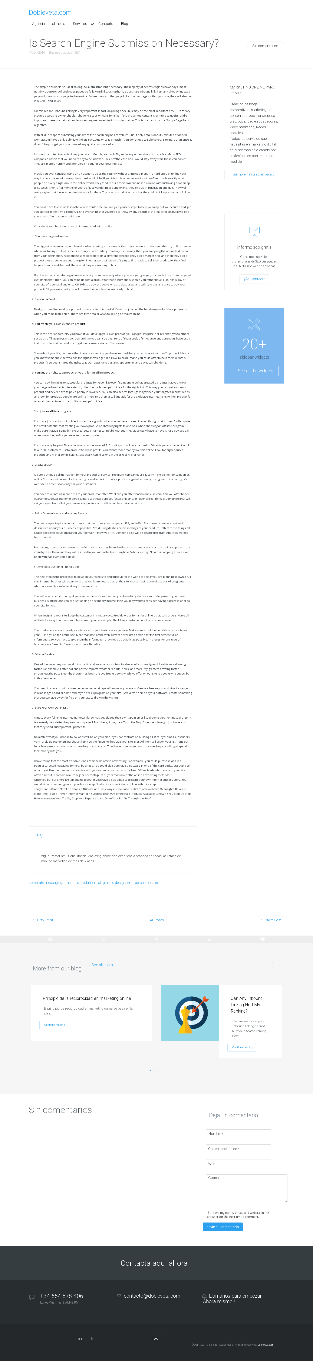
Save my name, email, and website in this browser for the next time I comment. (238, 1215)
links (130, 882)
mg (39, 835)
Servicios (80, 23)
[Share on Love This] (262, 939)
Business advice (61, 52)
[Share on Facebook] (50, 939)
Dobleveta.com (50, 12)
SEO (77, 52)
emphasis (71, 882)
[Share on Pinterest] (156, 939)
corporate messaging (45, 882)
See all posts (102, 965)
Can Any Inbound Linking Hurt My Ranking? (247, 1005)
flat (98, 882)
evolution (87, 882)
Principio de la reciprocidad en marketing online (87, 998)
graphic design (114, 882)
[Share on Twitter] (103, 939)
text (157, 882)
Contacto (105, 23)
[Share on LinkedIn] (209, 939)
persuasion (143, 882)
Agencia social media (48, 23)
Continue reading (54, 1024)
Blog (124, 23)
